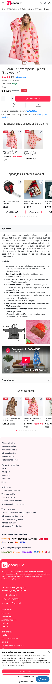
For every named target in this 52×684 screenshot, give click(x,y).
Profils (4, 635)
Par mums (6, 613)
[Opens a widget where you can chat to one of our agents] (42, 679)
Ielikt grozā (34, 98)
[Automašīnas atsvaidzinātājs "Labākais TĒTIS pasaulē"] (33, 189)
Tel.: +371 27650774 (11, 599)
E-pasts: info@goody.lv (12, 603)
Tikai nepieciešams (26, 676)
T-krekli (5, 468)
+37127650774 (32, 111)
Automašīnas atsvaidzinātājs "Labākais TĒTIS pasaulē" (33, 202)
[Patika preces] (45, 3)
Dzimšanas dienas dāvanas (13, 504)
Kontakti (5, 626)
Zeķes (4, 482)
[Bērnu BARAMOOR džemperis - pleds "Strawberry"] (33, 139)
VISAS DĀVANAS (11, 9)
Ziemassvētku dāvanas (11, 490)
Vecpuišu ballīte (8, 494)
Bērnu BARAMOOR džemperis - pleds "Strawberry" (30, 153)
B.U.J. (4, 648)
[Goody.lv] (15, 3)
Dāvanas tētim (8, 456)
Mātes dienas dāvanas (11, 460)
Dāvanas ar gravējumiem (12, 516)
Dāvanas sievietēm (9, 450)
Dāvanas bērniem (9, 453)
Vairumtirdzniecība (10, 638)
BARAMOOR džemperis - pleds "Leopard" (11, 419)
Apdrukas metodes (9, 620)
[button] (49, 3)
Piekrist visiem (26, 671)
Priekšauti (6, 478)
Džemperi (6, 472)
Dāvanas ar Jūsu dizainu (12, 526)
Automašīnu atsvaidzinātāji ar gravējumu (19, 512)
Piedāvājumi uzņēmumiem (13, 645)
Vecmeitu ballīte (8, 497)
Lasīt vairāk (20, 665)
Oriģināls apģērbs (26, 9)
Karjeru (5, 623)
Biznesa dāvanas (9, 523)
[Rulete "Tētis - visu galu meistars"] (12, 189)
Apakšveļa (6, 475)
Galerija (5, 642)
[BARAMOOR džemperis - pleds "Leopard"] (12, 406)
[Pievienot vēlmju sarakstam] (20, 132)
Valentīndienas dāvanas (12, 500)
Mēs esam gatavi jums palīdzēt (14, 590)
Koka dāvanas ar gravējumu (13, 519)
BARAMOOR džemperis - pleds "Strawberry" (11, 152)
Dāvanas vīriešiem (9, 446)
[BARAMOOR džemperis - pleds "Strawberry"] (12, 139)
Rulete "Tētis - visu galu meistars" (11, 202)
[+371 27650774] (41, 3)
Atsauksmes (9, 380)
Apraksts (6, 228)
